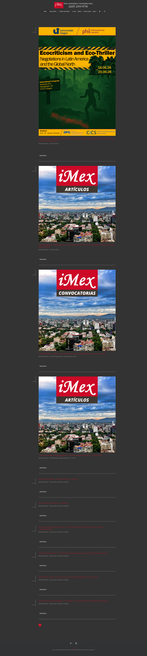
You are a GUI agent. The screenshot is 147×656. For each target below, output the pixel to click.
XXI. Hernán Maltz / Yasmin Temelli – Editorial (58, 479)
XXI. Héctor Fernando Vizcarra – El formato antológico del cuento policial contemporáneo (71, 528)
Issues (52, 482)
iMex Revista (44, 143)
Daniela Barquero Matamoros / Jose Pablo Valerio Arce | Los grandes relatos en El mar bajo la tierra (76, 245)
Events (52, 143)
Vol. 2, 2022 (71, 458)
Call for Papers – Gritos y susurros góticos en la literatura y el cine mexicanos (72, 353)
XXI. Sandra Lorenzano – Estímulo (53, 503)
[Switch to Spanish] (99, 11)
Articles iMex (54, 458)
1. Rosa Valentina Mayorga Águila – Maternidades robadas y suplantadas (70, 455)
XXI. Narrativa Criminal (61, 482)
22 (51, 625)
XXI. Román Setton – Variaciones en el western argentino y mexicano (68, 577)
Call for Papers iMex (56, 356)
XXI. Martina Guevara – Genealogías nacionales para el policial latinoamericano (73, 553)
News (56, 143)
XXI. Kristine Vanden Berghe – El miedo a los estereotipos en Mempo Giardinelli (73, 601)
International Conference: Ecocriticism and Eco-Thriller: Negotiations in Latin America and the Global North (76, 139)
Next (56, 625)
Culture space (67, 356)
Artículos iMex (54, 249)
